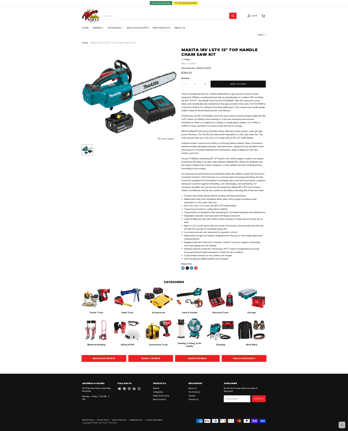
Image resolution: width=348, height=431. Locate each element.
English (261, 35)
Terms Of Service (119, 420)
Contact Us (193, 399)
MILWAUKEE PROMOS (104, 358)
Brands (97, 28)
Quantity (185, 78)
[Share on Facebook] (183, 268)
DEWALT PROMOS (150, 358)
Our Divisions (194, 392)
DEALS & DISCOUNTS (244, 358)
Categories (115, 28)
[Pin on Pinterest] (196, 268)
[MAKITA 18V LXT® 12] (87, 149)
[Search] (233, 16)
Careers (192, 396)
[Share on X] (187, 268)
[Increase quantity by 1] (205, 84)
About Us (179, 28)
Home (85, 28)
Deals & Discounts (138, 28)
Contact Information (153, 420)
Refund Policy (88, 420)
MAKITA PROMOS (197, 358)
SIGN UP (259, 398)
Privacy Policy (103, 420)
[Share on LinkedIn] (191, 268)
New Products (161, 28)
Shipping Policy (136, 420)
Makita (187, 59)
